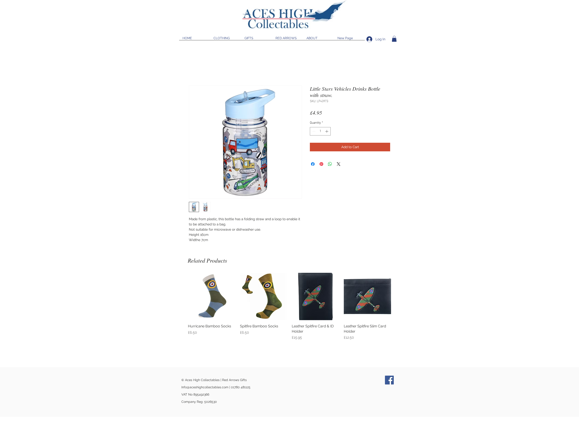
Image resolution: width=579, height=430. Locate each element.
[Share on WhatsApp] (330, 164)
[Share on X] (338, 164)
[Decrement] (313, 131)
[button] (394, 39)
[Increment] (327, 131)
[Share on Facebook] (313, 164)
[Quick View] (211, 296)
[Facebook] (389, 380)
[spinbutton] (320, 131)
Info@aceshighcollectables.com (204, 387)
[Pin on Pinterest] (321, 164)
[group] (289, 312)
